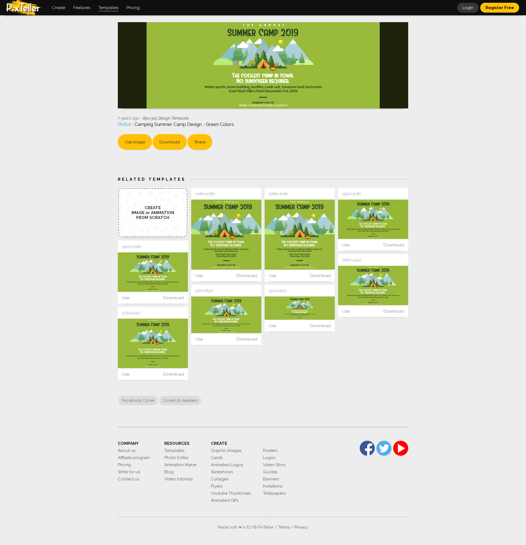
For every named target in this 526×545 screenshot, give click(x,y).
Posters (270, 450)
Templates (174, 450)
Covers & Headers (180, 400)
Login (467, 7)
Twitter (383, 448)
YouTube (400, 448)
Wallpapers (274, 493)
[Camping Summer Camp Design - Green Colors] (226, 235)
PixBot (125, 124)
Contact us (128, 479)
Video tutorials (178, 479)
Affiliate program (134, 457)
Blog (169, 471)
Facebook (367, 448)
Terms (284, 527)
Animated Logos (227, 464)
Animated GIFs (224, 500)
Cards (216, 457)
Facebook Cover (138, 400)
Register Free (499, 7)
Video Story (274, 464)
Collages (219, 479)
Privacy (301, 527)
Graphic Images (226, 450)
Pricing (124, 464)
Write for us (129, 471)
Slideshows (222, 471)
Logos (269, 457)
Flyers (216, 486)
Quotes (270, 471)
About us (126, 450)
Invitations (272, 486)
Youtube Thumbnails (231, 493)
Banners (271, 479)
